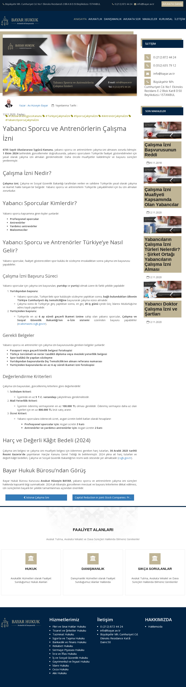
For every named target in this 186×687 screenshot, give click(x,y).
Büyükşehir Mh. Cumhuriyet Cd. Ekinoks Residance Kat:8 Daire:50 (119, 638)
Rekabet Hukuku (62, 646)
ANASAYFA (81, 20)
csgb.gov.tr (124, 458)
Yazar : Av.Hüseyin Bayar (33, 105)
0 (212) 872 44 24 (111, 626)
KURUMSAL (166, 19)
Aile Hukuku (59, 673)
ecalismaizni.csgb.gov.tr (31, 323)
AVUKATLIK (95, 19)
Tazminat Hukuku (63, 634)
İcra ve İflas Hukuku (64, 653)
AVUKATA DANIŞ (172, 4)
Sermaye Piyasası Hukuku (68, 650)
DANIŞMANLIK (113, 19)
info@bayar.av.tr (110, 630)
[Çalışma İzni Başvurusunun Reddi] (162, 130)
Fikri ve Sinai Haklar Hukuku (69, 626)
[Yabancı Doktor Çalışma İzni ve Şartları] (162, 289)
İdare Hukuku (60, 665)
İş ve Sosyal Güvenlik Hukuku (70, 657)
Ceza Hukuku (60, 669)
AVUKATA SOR (132, 19)
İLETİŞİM (180, 19)
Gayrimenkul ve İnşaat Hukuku (71, 661)
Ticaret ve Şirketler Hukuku (69, 630)
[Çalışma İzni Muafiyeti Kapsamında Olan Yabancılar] (162, 174)
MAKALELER (149, 19)
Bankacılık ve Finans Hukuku (69, 642)
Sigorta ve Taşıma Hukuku (68, 638)
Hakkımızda (155, 626)
